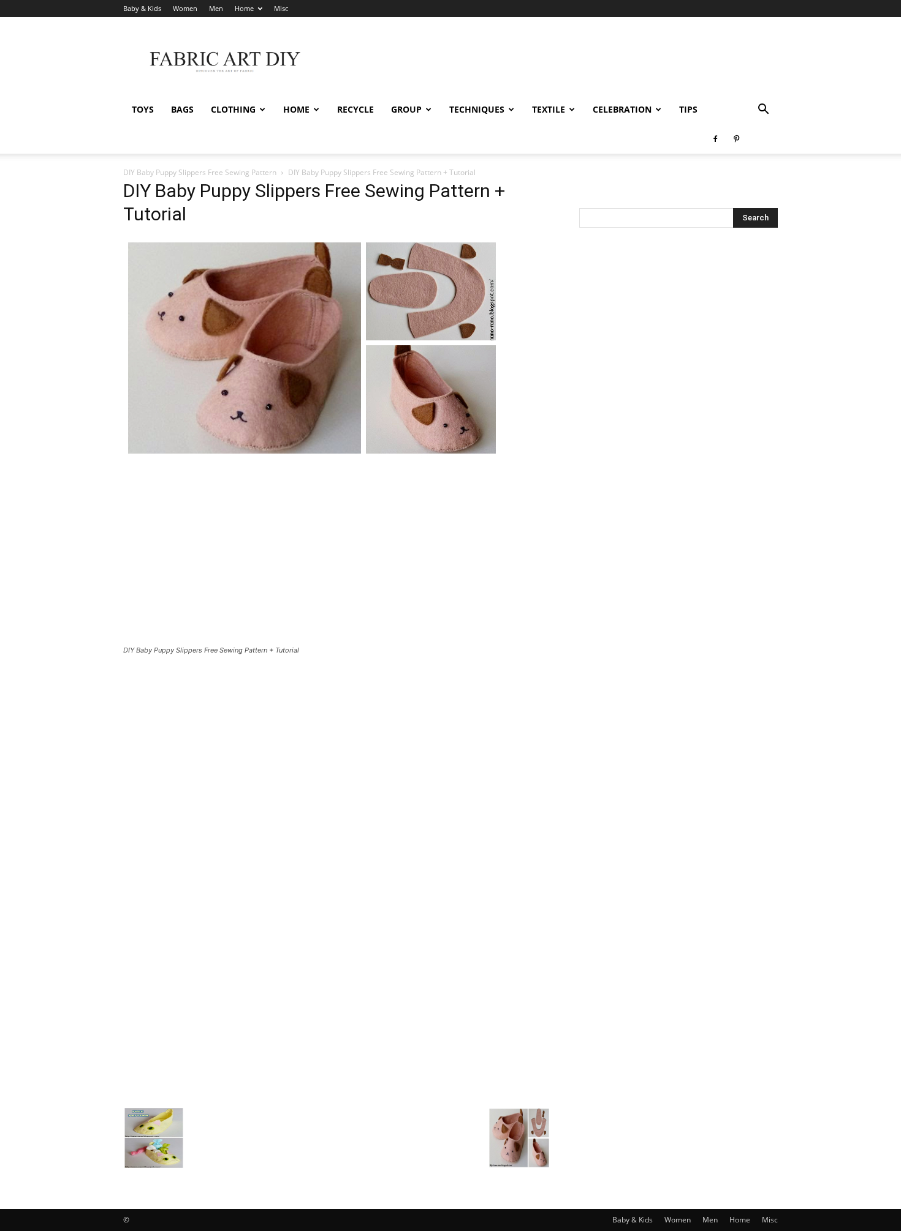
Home (244, 8)
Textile (548, 109)
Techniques (476, 109)
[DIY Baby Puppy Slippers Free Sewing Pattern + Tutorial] (312, 455)
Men (216, 8)
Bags (182, 109)
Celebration (622, 109)
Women (185, 8)
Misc (281, 8)
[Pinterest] (736, 139)
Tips (688, 109)
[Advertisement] (555, 61)
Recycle (355, 109)
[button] (763, 110)
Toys (143, 109)
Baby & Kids (142, 8)
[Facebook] (715, 139)
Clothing (233, 109)
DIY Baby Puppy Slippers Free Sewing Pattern (199, 172)
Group (406, 109)
